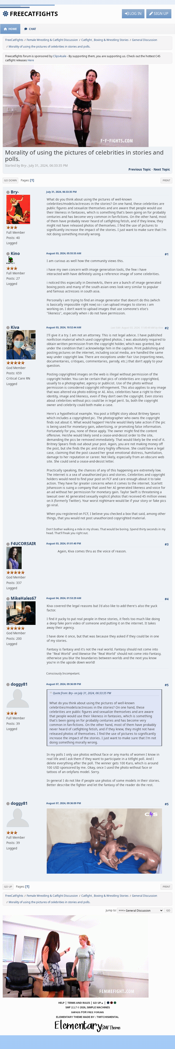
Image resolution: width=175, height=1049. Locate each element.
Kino (15, 253)
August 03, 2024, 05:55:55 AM (63, 253)
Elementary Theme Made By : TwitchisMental (87, 1017)
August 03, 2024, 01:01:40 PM (63, 543)
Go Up (8, 886)
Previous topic (140, 169)
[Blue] (108, 1002)
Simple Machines (98, 1007)
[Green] (115, 1002)
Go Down (10, 180)
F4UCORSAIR (23, 543)
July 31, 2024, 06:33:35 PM (61, 191)
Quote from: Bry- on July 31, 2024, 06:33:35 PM (82, 693)
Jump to (111, 910)
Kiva (15, 327)
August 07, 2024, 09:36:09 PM (63, 684)
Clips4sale (59, 56)
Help (61, 1002)
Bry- (15, 192)
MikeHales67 (23, 598)
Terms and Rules (78, 1002)
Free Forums (95, 1012)
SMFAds (75, 1012)
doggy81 (19, 684)
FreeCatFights (34, 13)
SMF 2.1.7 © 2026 (75, 1007)
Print (166, 180)
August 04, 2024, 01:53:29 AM (63, 598)
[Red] (111, 1002)
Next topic (162, 169)
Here (31, 60)
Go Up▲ (98, 1002)
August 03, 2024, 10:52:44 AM (63, 327)
